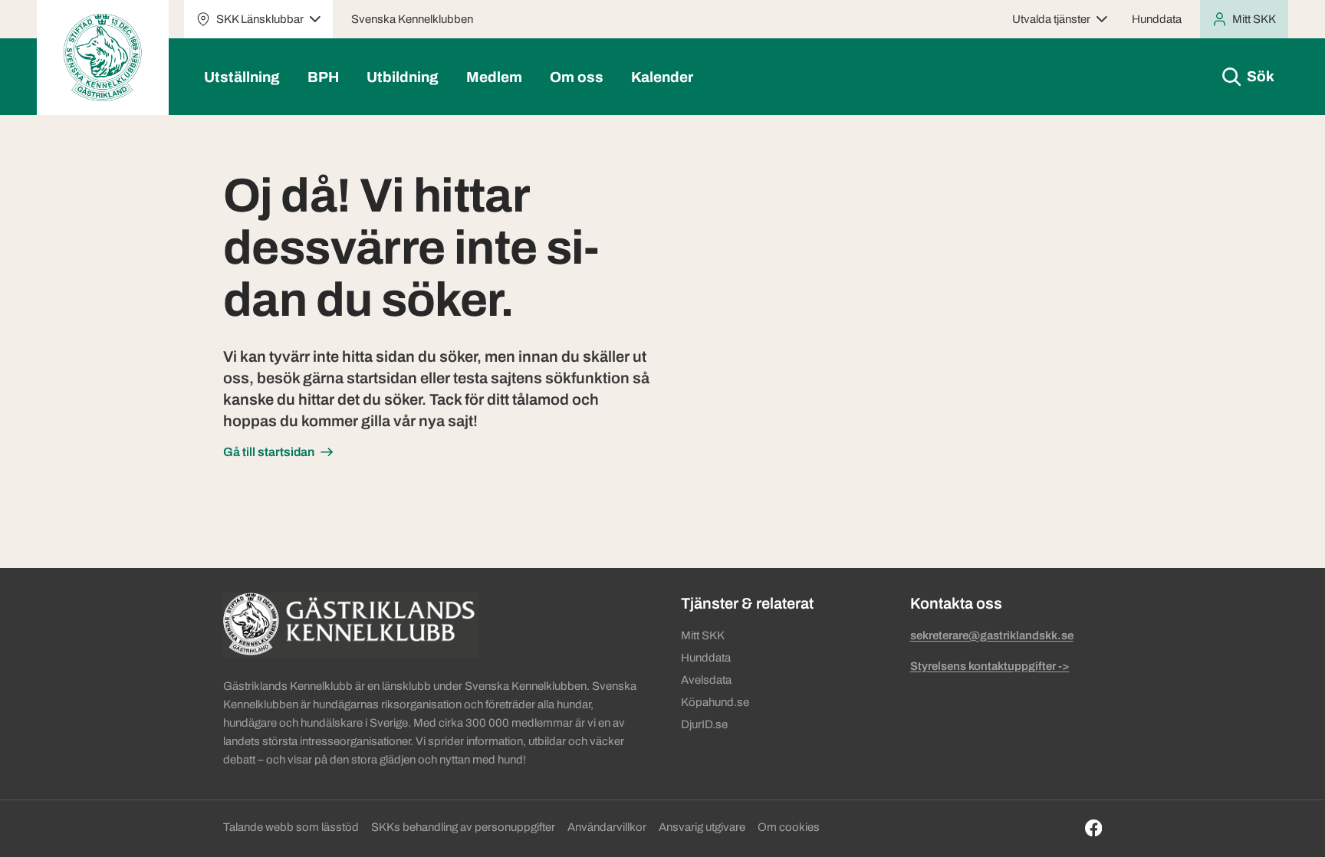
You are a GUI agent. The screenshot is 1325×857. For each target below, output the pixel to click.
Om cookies (789, 827)
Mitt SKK (703, 635)
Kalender (662, 77)
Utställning (242, 77)
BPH (323, 77)
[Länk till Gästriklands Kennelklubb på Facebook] (1094, 828)
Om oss (576, 77)
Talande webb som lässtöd (291, 827)
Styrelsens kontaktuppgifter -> (990, 666)
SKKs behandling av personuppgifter (463, 827)
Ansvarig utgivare (702, 827)
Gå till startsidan (268, 451)
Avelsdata (706, 680)
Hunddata (1157, 19)
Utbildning (403, 77)
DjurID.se (704, 724)
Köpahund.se (715, 702)
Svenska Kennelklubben (412, 19)
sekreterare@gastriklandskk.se (991, 635)
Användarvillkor (606, 827)
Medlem (494, 77)
